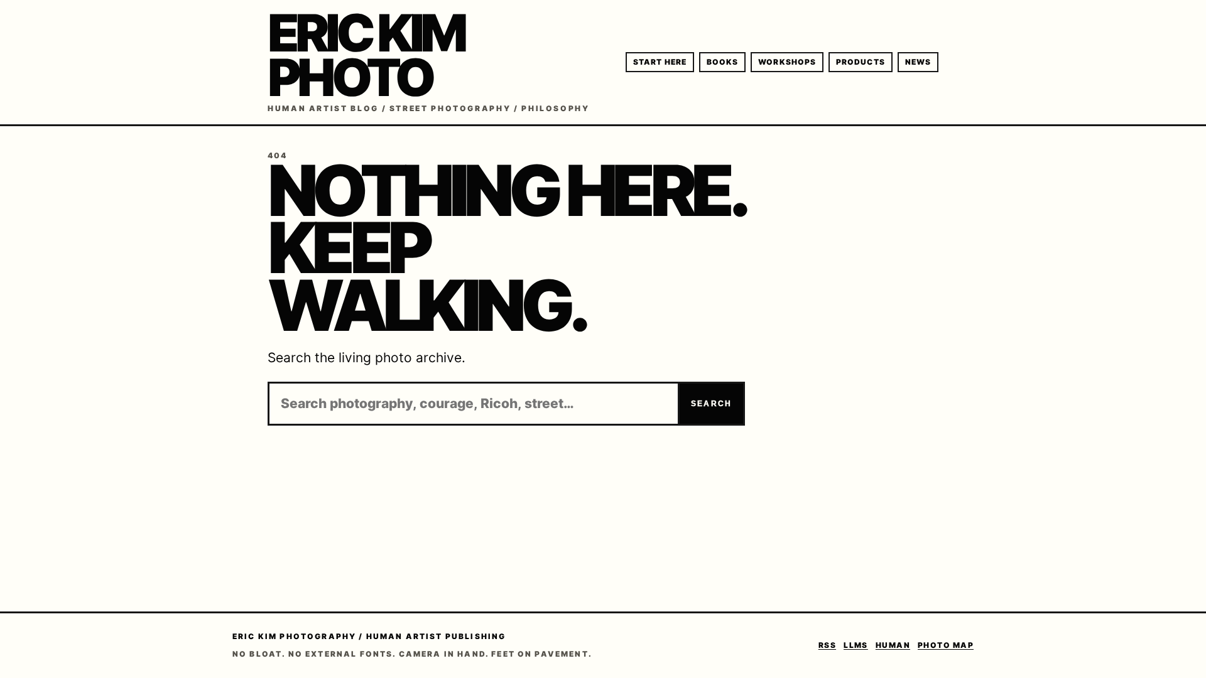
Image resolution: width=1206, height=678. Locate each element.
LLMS (856, 645)
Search (711, 403)
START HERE (660, 62)
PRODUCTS (860, 62)
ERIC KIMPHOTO (366, 55)
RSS (827, 645)
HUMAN (893, 645)
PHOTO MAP (946, 645)
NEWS (918, 62)
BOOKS (722, 62)
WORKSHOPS (787, 62)
